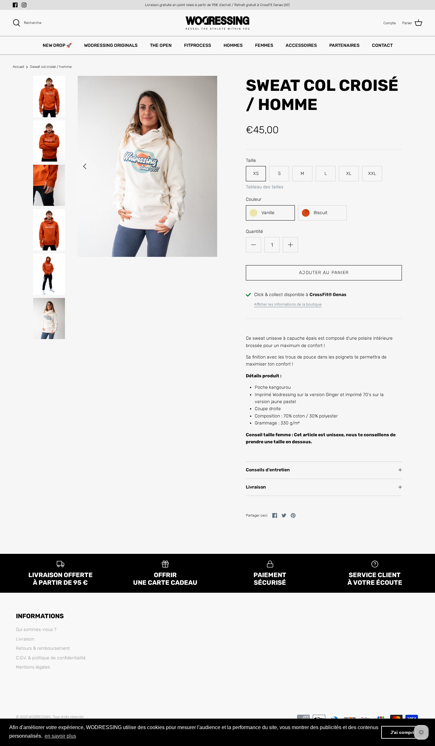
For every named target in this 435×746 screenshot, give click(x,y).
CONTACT (382, 45)
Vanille (268, 212)
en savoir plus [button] (60, 736)
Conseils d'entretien (268, 470)
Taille (251, 160)
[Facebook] (15, 5)
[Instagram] (24, 5)
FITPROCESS (197, 45)
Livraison (256, 487)
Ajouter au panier (324, 272)
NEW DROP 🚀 (57, 45)
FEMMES (264, 45)
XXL (372, 173)
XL (349, 173)
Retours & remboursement (43, 648)
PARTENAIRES (344, 45)
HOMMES (233, 45)
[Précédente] (85, 166)
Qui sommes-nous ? (36, 629)
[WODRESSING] (217, 23)
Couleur (253, 199)
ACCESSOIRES (301, 45)
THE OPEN (161, 45)
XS (256, 173)
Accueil (18, 67)
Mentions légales (33, 667)
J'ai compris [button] (403, 732)
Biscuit (320, 212)
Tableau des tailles (264, 187)
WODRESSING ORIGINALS (111, 45)
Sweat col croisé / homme (51, 67)
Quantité (254, 231)
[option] (148, 166)
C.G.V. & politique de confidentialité (51, 658)
